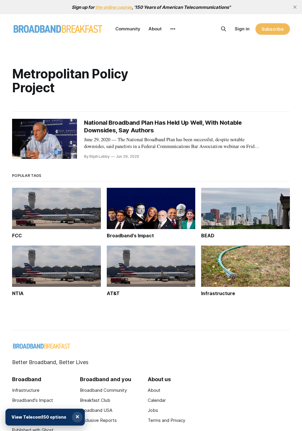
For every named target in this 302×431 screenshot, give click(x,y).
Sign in (242, 29)
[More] (173, 29)
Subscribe (273, 29)
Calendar (157, 400)
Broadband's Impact (32, 400)
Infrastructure (26, 390)
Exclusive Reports (98, 420)
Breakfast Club (95, 400)
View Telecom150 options (39, 417)
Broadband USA (96, 410)
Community (127, 29)
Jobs (153, 410)
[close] (295, 7)
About (155, 29)
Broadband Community (103, 390)
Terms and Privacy (166, 420)
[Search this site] (223, 29)
